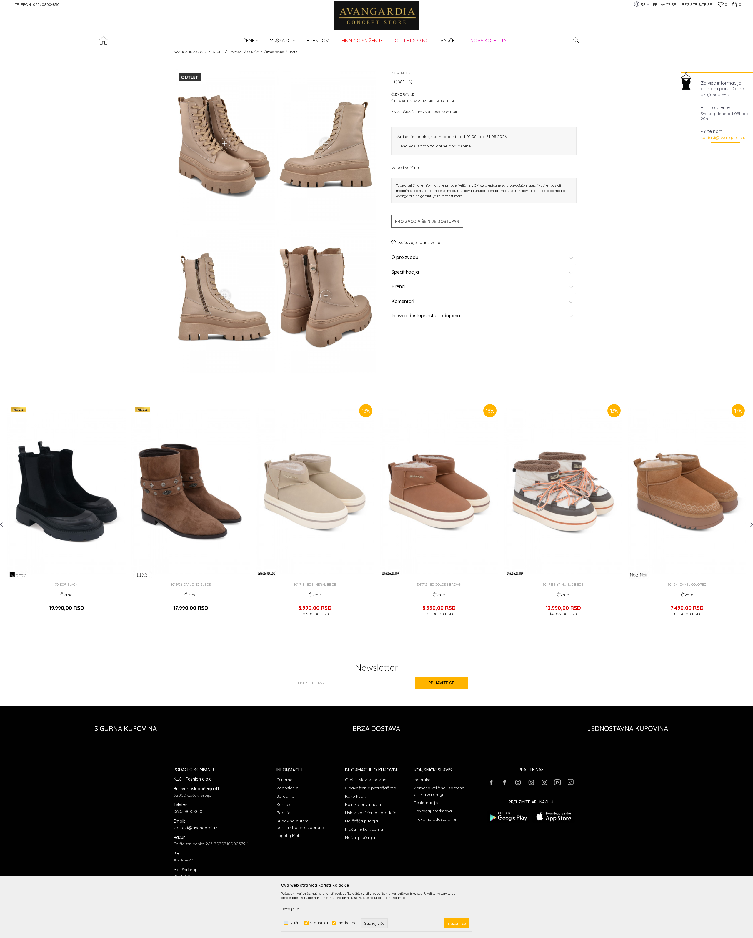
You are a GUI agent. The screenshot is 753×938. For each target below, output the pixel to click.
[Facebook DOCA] (504, 782)
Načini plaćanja (360, 837)
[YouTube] (557, 782)
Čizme (66, 594)
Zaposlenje (287, 788)
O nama (284, 779)
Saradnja (285, 796)
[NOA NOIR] (639, 575)
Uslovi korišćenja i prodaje (370, 812)
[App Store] (553, 816)
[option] (66, 512)
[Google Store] (508, 816)
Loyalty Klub (288, 835)
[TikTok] (570, 782)
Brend (398, 286)
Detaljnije (290, 909)
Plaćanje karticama (364, 829)
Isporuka (422, 779)
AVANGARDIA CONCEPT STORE (199, 51)
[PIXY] (142, 575)
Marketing (347, 923)
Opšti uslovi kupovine (365, 779)
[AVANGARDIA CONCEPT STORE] (377, 20)
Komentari (403, 301)
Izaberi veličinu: (405, 167)
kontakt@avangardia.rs (724, 137)
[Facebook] (491, 782)
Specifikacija (405, 272)
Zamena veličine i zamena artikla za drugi (439, 791)
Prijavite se (441, 682)
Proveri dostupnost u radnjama (426, 315)
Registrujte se (697, 4)
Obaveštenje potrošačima (370, 788)
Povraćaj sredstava (433, 811)
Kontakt (284, 804)
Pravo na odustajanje (435, 819)
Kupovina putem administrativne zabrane (300, 824)
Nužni (295, 923)
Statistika (319, 923)
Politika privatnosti (363, 804)
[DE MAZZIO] (18, 575)
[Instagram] (517, 782)
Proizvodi (235, 51)
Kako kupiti (355, 796)
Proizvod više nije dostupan (427, 221)
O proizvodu (405, 257)
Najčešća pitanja (361, 821)
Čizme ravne (274, 51)
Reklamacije (426, 802)
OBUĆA (253, 51)
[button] (576, 40)
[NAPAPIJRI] (266, 574)
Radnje (283, 812)
